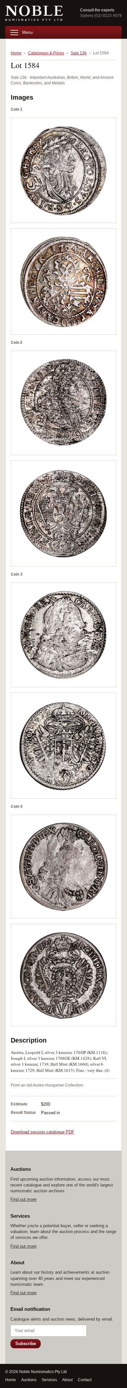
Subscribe (25, 1343)
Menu (27, 32)
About (67, 1380)
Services (49, 1380)
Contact (85, 1380)
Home (16, 53)
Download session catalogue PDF (42, 1131)
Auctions (28, 1380)
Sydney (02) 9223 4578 (101, 15)
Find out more (23, 1199)
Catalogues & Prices (46, 53)
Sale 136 (79, 53)
